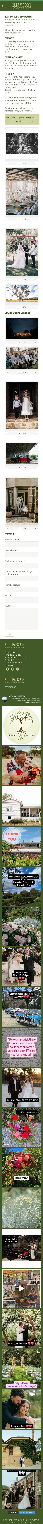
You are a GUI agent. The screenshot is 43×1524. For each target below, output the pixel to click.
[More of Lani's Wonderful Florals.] (21, 1127)
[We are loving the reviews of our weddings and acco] (21, 1208)
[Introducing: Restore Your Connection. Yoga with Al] (21, 725)
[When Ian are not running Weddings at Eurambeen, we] (21, 1288)
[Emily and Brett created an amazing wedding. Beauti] (21, 1368)
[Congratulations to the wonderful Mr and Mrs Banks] (21, 1087)
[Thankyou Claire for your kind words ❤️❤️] (21, 1047)
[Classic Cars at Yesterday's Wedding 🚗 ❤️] (21, 1007)
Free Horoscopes (10, 687)
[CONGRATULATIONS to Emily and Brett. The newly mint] (21, 1409)
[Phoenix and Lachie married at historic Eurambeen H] (21, 966)
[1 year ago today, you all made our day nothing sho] (21, 926)
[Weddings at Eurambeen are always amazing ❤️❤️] (21, 1328)
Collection (28, 103)
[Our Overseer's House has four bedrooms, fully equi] (21, 806)
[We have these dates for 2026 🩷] (21, 886)
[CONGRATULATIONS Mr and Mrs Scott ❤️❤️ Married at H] (21, 1248)
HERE (29, 312)
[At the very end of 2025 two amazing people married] (21, 765)
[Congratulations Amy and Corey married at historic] (21, 1489)
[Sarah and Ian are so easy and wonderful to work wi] (21, 846)
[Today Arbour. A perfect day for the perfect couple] (21, 1167)
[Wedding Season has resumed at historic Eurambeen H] (21, 1449)
